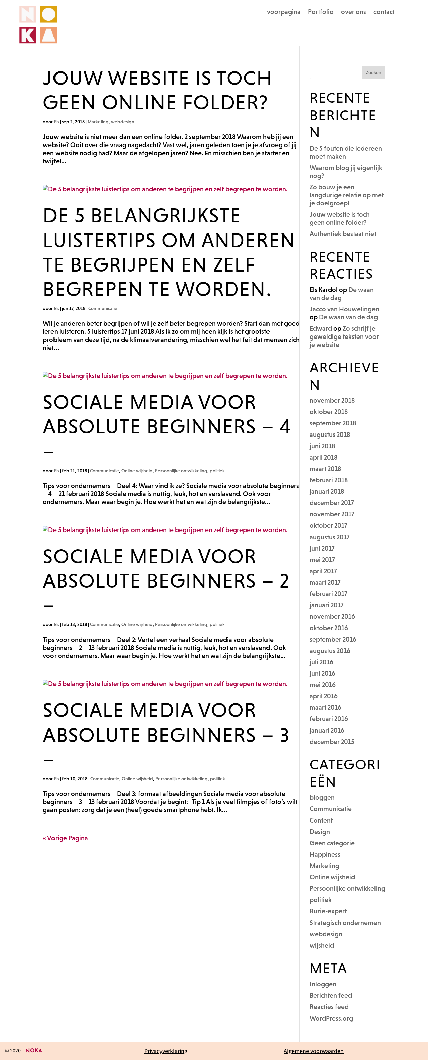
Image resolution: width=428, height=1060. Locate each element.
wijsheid (322, 945)
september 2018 (333, 423)
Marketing (98, 121)
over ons (353, 12)
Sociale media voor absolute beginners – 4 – (167, 426)
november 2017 (332, 514)
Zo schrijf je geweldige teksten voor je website (344, 336)
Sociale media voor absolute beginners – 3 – (166, 734)
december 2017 (332, 502)
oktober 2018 (329, 411)
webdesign (122, 121)
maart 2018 (325, 468)
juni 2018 (322, 446)
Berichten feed (331, 995)
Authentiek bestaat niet (343, 233)
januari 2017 (327, 605)
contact (384, 12)
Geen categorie (332, 843)
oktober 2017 (328, 525)
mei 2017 (322, 559)
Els (56, 121)
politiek (217, 470)
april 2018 (324, 457)
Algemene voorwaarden (314, 1051)
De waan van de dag (348, 317)
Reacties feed (329, 1006)
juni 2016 (322, 673)
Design (320, 831)
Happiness (325, 854)
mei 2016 (323, 684)
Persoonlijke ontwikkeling (181, 470)
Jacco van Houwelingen (344, 309)
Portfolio (321, 12)
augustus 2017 (330, 537)
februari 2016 (329, 718)
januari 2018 (327, 491)
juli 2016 (321, 662)
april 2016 (324, 696)
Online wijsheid (137, 470)
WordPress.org (331, 1018)
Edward (321, 328)
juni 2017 (322, 548)
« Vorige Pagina (65, 838)
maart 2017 (325, 582)
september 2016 (333, 639)
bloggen (322, 797)
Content (321, 820)
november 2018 (332, 400)
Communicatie (102, 308)
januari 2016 (327, 730)
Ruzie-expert (328, 911)
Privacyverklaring (165, 1051)
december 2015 (332, 741)
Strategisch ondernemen (345, 922)
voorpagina (284, 12)
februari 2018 (329, 480)
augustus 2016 (330, 650)
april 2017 (323, 571)
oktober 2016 (329, 628)
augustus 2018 (330, 434)
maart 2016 (325, 707)
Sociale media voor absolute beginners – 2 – (166, 580)
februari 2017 (328, 593)
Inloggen (323, 984)
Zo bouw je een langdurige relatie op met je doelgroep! (347, 195)
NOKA (33, 1051)
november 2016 (332, 616)
